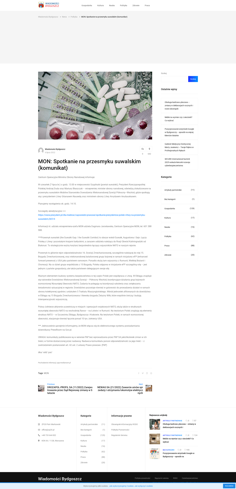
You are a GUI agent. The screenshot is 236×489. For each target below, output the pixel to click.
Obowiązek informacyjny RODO (124, 424)
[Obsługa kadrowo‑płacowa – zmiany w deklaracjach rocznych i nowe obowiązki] (154, 424)
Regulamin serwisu (162, 478)
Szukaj (164, 73)
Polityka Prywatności (120, 430)
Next (141, 384)
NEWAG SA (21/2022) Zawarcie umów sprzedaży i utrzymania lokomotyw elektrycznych (120, 390)
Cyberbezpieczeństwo (190, 478)
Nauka (112, 5)
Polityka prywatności (142, 478)
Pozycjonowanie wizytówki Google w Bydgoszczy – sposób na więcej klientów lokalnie (179, 132)
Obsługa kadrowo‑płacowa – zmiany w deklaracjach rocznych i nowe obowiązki (179, 105)
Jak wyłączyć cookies (143, 486)
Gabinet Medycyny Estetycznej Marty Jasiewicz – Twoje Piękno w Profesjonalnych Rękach (179, 147)
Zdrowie (135, 5)
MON (46, 373)
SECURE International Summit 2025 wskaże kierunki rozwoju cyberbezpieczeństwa (177, 162)
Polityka (123, 5)
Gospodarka (87, 5)
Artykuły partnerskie (179, 190)
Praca (147, 5)
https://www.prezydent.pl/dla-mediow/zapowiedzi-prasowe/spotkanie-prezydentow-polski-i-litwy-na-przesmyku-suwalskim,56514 (91, 217)
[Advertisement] (118, 39)
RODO (175, 478)
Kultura (100, 5)
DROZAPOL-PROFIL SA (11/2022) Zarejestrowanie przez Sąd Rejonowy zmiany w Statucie (69, 390)
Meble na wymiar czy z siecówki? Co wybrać (178, 119)
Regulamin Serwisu (119, 435)
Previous (51, 384)
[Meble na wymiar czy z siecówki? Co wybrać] (154, 439)
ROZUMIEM (229, 486)
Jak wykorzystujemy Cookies (121, 486)
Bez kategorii (179, 199)
